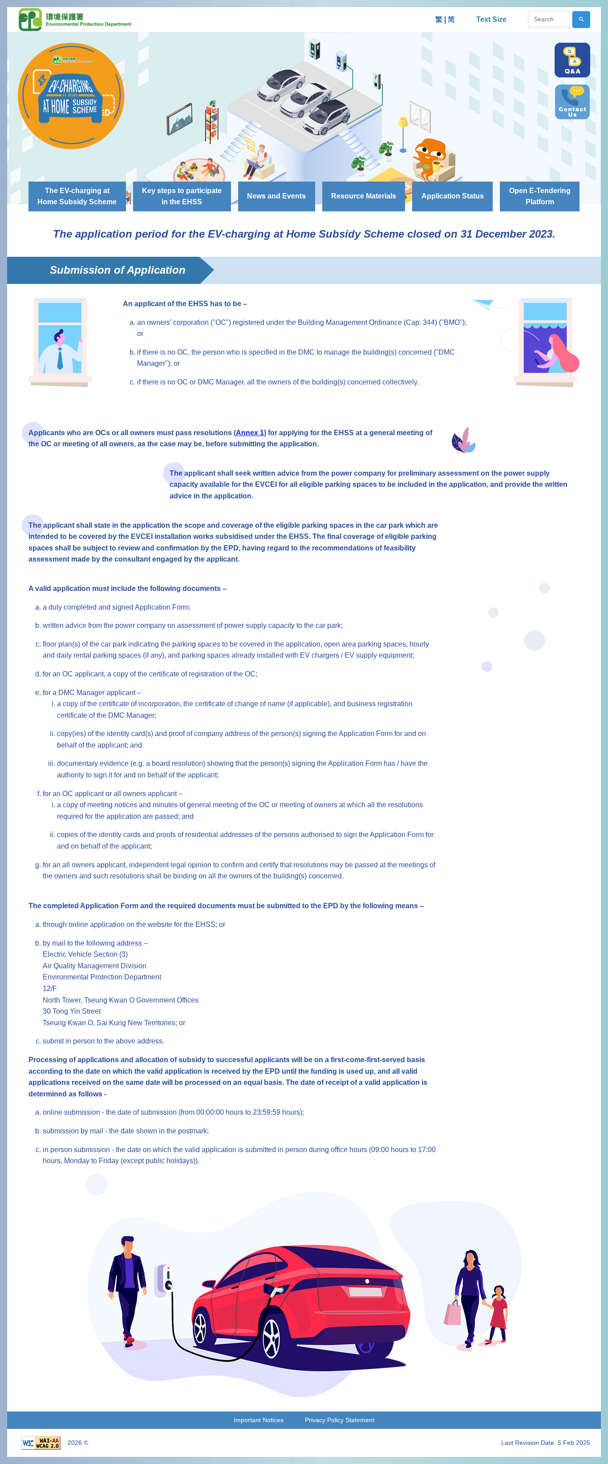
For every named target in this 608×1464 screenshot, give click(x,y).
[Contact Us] (572, 102)
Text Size (491, 19)
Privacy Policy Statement (339, 1420)
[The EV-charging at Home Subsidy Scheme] (71, 95)
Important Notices (259, 1420)
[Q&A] (572, 60)
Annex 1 (250, 433)
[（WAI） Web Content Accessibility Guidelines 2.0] (41, 1442)
